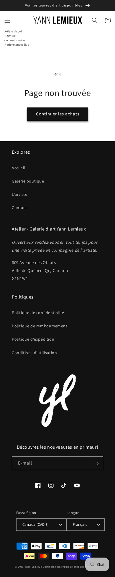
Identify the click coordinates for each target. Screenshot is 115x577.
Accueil (18, 167)
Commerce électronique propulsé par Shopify (71, 566)
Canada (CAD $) (35, 524)
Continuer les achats (57, 114)
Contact (19, 207)
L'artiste (19, 194)
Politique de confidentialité (38, 312)
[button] (7, 20)
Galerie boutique (28, 181)
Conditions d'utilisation (34, 352)
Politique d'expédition (33, 339)
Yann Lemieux (33, 566)
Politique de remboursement (40, 326)
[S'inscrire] (96, 463)
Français (80, 524)
